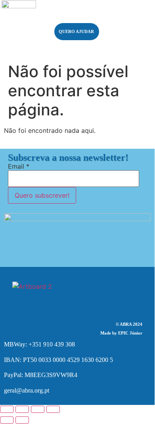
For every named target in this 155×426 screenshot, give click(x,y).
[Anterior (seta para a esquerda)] (6, 420)
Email (18, 166)
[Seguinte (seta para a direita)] (22, 420)
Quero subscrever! (42, 195)
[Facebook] (65, 291)
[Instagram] (89, 291)
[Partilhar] (37, 409)
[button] (127, 23)
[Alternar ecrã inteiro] (22, 409)
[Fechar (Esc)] (53, 409)
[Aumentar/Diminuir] (6, 409)
